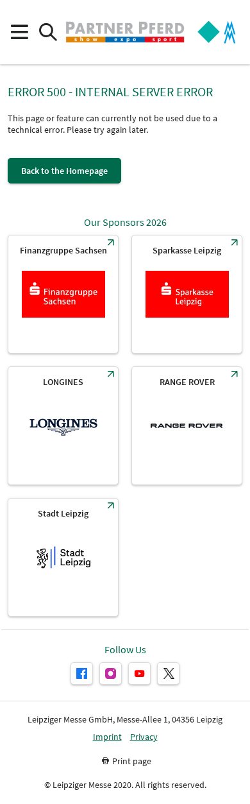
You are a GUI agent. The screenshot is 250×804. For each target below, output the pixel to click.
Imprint (107, 736)
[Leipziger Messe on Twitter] (168, 673)
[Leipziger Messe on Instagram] (110, 673)
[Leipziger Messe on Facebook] (82, 673)
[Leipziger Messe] (216, 32)
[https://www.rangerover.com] (187, 425)
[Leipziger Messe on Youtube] (139, 673)
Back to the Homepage (64, 170)
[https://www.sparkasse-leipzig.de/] (187, 294)
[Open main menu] (19, 32)
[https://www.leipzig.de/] (63, 557)
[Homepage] (125, 32)
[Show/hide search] (48, 32)
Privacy (144, 736)
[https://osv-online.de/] (63, 294)
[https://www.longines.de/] (63, 425)
